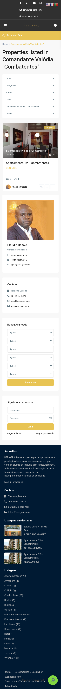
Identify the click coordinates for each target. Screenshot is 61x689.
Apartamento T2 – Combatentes (27, 163)
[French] (52, 4)
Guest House (10, 629)
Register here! (14, 433)
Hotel (7, 633)
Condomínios (11, 595)
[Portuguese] (56, 4)
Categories (11, 85)
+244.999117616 (19, 260)
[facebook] (20, 3)
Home (5, 44)
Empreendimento (13, 619)
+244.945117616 (30, 16)
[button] (53, 680)
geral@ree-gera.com (21, 264)
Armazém (9, 581)
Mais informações (13, 482)
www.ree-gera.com (20, 306)
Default (9, 113)
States (9, 92)
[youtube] (34, 3)
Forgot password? (45, 433)
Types (8, 78)
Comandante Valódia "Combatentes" (23, 106)
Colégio (8, 590)
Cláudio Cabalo (19, 187)
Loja (6, 643)
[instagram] (40, 3)
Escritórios (9, 624)
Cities (8, 99)
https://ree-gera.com (19, 512)
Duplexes (9, 605)
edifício (8, 609)
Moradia (8, 648)
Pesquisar (30, 382)
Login (30, 426)
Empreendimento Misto (16, 614)
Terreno (8, 653)
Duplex (7, 600)
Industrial (9, 638)
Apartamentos (12, 576)
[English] (48, 4)
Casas (7, 585)
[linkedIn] (27, 3)
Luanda (10, 154)
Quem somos (12, 681)
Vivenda (8, 658)
